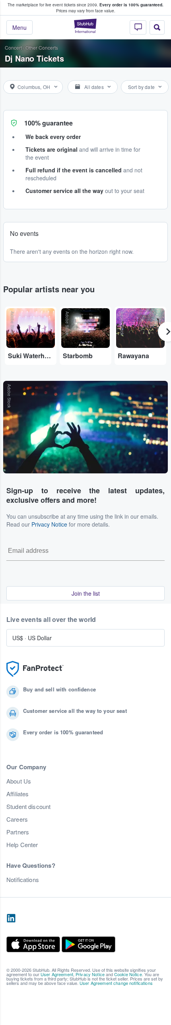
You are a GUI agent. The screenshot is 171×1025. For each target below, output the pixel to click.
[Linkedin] (11, 918)
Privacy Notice (49, 524)
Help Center (22, 845)
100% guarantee (48, 122)
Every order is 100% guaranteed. (131, 5)
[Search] (157, 27)
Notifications (22, 879)
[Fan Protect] (35, 669)
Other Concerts (41, 47)
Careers (17, 819)
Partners (17, 832)
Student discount (28, 806)
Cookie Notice (128, 974)
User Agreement (57, 974)
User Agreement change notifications (116, 983)
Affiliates (17, 794)
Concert (13, 47)
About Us (18, 781)
